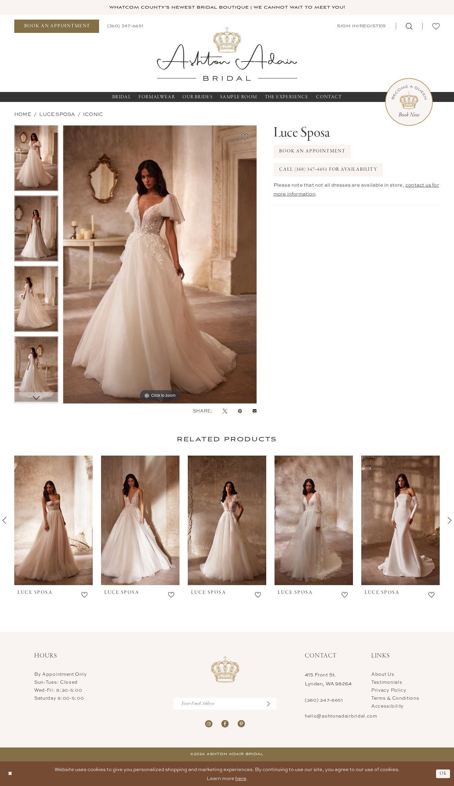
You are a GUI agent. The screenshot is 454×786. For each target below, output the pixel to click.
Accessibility (387, 706)
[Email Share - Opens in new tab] (254, 411)
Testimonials (386, 682)
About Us (383, 674)
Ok (443, 773)
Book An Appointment (312, 151)
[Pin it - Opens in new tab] (240, 411)
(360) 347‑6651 (324, 700)
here (240, 778)
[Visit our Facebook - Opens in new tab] (225, 723)
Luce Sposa (57, 114)
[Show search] (409, 26)
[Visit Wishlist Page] (436, 26)
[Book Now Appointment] (409, 102)
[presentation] (53, 520)
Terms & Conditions (395, 698)
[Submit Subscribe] (272, 704)
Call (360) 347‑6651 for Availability (328, 169)
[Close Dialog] (10, 773)
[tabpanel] (36, 160)
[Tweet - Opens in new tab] (225, 411)
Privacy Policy (388, 690)
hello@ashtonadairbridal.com (341, 716)
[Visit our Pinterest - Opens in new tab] (241, 723)
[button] (361, 26)
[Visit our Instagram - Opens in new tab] (209, 723)
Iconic (93, 114)
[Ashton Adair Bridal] (227, 53)
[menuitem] (56, 26)
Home (22, 114)
